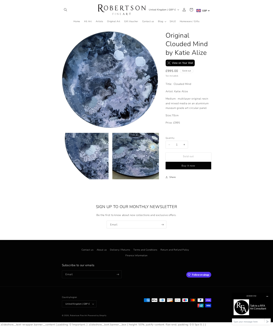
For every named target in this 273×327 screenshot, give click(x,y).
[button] (65, 9)
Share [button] (172, 177)
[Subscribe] (162, 224)
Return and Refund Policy (175, 249)
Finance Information (136, 255)
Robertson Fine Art (78, 315)
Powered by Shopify (97, 315)
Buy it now (188, 165)
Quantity (170, 138)
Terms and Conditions (145, 249)
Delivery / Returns (120, 249)
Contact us (87, 249)
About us (102, 249)
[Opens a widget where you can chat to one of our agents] (251, 309)
